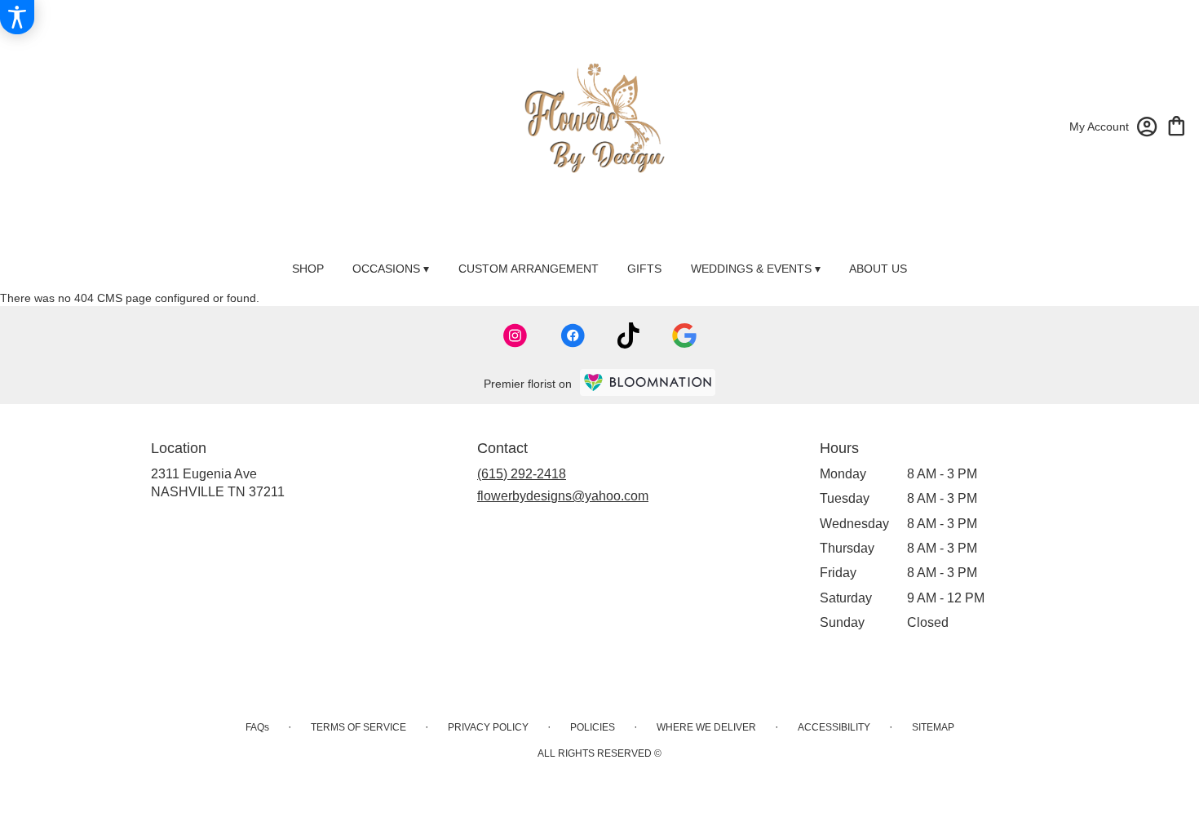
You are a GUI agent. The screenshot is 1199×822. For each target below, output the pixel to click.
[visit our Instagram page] (515, 335)
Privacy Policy (488, 727)
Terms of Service (358, 727)
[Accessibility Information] (17, 17)
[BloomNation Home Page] (647, 382)
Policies (592, 727)
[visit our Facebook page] (572, 335)
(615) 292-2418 (521, 474)
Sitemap (933, 727)
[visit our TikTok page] (628, 335)
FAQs (257, 727)
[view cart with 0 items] (1176, 124)
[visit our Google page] (684, 335)
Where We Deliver (706, 727)
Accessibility (834, 727)
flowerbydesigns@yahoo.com (562, 496)
